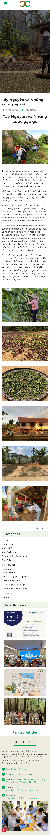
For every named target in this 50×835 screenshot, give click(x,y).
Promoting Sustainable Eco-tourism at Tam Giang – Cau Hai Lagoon (25, 688)
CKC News (7, 593)
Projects (6, 569)
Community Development (15, 576)
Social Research (10, 572)
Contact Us (8, 597)
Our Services (8, 565)
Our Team (7, 548)
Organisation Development (16, 556)
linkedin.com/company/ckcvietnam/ (23, 790)
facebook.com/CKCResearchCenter (22, 798)
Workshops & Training (13, 584)
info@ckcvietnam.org (22, 774)
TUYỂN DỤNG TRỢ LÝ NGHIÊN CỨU (25, 632)
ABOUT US (7, 544)
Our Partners (9, 552)
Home (5, 540)
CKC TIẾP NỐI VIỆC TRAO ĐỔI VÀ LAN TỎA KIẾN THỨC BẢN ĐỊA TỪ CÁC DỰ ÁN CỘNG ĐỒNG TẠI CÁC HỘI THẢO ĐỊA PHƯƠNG (25, 658)
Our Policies (8, 560)
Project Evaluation (11, 580)
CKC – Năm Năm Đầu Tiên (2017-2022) (25, 719)
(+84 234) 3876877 (18, 769)
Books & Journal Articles (14, 589)
